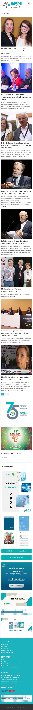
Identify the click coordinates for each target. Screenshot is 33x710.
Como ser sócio (5, 648)
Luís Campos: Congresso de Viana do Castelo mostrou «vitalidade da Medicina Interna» (16, 97)
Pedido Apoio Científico (7, 650)
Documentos (4, 644)
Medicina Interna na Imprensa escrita (11, 663)
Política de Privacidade (7, 652)
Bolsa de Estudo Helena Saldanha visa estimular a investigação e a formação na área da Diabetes (16, 145)
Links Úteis (4, 646)
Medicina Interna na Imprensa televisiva (11, 665)
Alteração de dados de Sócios (9, 667)
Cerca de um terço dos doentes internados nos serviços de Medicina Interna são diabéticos (14, 333)
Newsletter (4, 661)
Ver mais (23, 60)
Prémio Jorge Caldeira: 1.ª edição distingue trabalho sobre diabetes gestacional (13, 51)
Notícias (3, 660)
